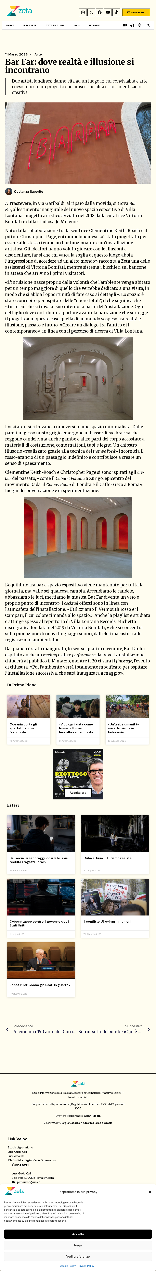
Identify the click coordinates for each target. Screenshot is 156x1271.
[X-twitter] (91, 12)
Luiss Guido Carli (17, 1152)
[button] (150, 1192)
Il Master (30, 25)
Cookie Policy (68, 1265)
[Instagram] (83, 12)
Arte (38, 54)
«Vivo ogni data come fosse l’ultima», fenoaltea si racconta (76, 728)
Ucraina (95, 25)
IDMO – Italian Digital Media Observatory (32, 1160)
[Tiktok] (116, 12)
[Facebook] (99, 12)
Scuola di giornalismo (20, 1147)
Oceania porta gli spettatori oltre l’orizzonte (23, 728)
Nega (78, 1245)
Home (10, 25)
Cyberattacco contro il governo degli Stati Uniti (39, 923)
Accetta (78, 1234)
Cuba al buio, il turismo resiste (107, 858)
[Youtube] (108, 12)
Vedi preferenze (78, 1256)
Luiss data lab (16, 1156)
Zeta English (55, 25)
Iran (77, 25)
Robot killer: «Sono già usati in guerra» (40, 985)
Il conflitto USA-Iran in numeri (107, 921)
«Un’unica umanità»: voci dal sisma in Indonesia (124, 728)
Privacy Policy (86, 1265)
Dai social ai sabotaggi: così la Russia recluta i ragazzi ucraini (39, 860)
